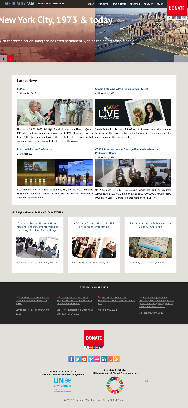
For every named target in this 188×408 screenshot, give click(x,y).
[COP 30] (55, 112)
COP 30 (21, 89)
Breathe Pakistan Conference (34, 149)
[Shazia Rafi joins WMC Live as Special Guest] (133, 112)
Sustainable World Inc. (84, 400)
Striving (116, 300)
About (91, 4)
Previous (177, 58)
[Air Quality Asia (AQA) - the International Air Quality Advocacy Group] (34, 4)
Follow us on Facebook (71, 359)
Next (184, 58)
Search (160, 4)
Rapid (156, 302)
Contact (148, 4)
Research (135, 4)
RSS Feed (117, 359)
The (32, 300)
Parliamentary (150, 225)
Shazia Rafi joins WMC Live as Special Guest (121, 89)
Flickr (97, 359)
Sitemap (110, 359)
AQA (94, 225)
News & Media (119, 4)
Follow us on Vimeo (91, 359)
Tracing (74, 300)
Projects (103, 4)
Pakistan (37, 227)
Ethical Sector (117, 400)
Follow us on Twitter (78, 359)
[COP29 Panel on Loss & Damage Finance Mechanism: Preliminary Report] (133, 173)
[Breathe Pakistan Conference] (55, 172)
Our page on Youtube (84, 359)
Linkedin (104, 359)
